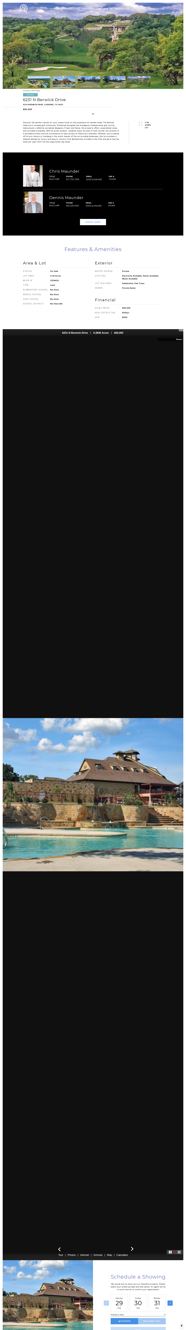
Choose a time (117, 1315)
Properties (55, 9)
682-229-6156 (72, 205)
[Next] (170, 1303)
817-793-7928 (72, 179)
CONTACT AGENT (93, 222)
